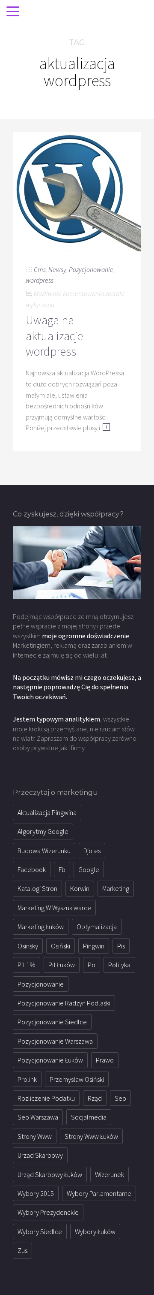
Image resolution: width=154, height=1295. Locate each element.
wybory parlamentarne (99, 1193)
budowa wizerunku (44, 850)
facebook (32, 869)
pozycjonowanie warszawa (55, 1041)
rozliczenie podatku (46, 1098)
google (88, 869)
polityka (119, 964)
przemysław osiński (77, 1079)
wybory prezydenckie (48, 1212)
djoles (92, 850)
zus (22, 1250)
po (91, 964)
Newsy (57, 269)
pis (121, 946)
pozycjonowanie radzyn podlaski (64, 1003)
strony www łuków (91, 1136)
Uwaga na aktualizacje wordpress (54, 335)
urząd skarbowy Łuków (50, 1174)
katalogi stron (37, 888)
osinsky (28, 946)
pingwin (93, 946)
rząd (95, 1098)
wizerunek (109, 1174)
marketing (115, 888)
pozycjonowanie (41, 984)
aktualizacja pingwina (47, 812)
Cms (40, 269)
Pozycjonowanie (91, 269)
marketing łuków (41, 926)
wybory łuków (95, 1231)
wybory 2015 (36, 1193)
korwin (79, 888)
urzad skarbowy (40, 1155)
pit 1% (27, 964)
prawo (105, 1060)
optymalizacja (97, 926)
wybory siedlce (40, 1231)
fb (62, 869)
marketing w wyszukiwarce (54, 907)
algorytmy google (43, 831)
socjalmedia (89, 1117)
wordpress (39, 280)
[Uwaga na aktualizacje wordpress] (77, 191)
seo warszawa (38, 1117)
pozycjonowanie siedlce (52, 1021)
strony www (35, 1136)
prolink (27, 1079)
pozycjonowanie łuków (50, 1060)
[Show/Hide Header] (13, 12)
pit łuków (61, 964)
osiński (60, 946)
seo (120, 1098)
